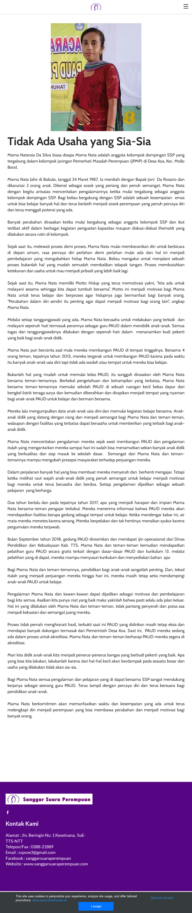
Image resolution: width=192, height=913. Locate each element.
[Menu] (186, 6)
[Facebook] (8, 812)
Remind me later (162, 897)
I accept (96, 906)
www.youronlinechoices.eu (49, 900)
